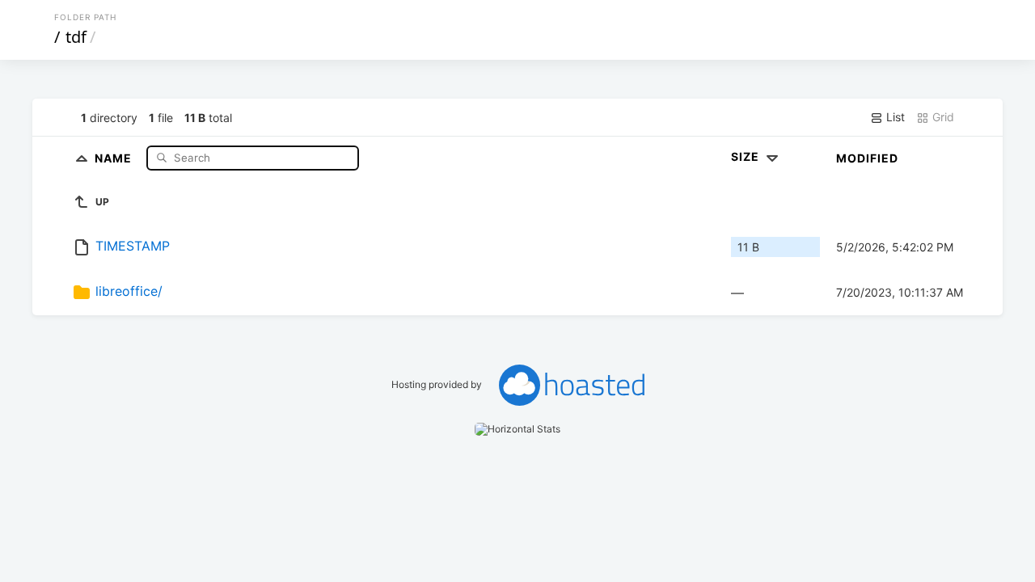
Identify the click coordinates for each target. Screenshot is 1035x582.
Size (747, 156)
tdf (76, 37)
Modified (867, 158)
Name (115, 157)
